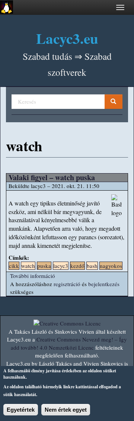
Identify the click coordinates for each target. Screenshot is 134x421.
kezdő (77, 265)
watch (28, 265)
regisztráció (67, 284)
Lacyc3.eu (67, 38)
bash (92, 265)
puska (44, 265)
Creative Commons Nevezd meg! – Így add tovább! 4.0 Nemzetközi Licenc (69, 343)
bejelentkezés (103, 284)
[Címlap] (6, 7)
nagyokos (111, 265)
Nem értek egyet (66, 410)
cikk (14, 265)
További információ (32, 275)
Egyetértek (21, 410)
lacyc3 (60, 265)
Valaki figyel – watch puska (52, 177)
